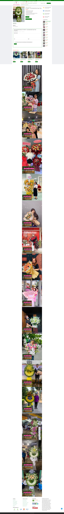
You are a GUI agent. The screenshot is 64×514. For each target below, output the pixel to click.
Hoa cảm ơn (26, 3)
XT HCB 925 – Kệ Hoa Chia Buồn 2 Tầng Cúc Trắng (23, 59)
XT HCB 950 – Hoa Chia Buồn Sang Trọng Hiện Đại (31, 59)
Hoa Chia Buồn (22, 3)
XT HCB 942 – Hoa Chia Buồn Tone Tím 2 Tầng (38, 59)
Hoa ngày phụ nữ (23, 4)
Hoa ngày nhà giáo (34, 3)
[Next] (41, 57)
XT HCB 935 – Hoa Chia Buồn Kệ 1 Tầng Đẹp (16, 59)
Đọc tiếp (14, 61)
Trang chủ (27, 7)
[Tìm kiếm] (21, 1)
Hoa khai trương (30, 3)
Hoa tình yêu (26, 4)
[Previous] (13, 57)
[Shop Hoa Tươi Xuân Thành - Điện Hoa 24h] (16, 3)
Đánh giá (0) (14, 23)
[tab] (14, 23)
